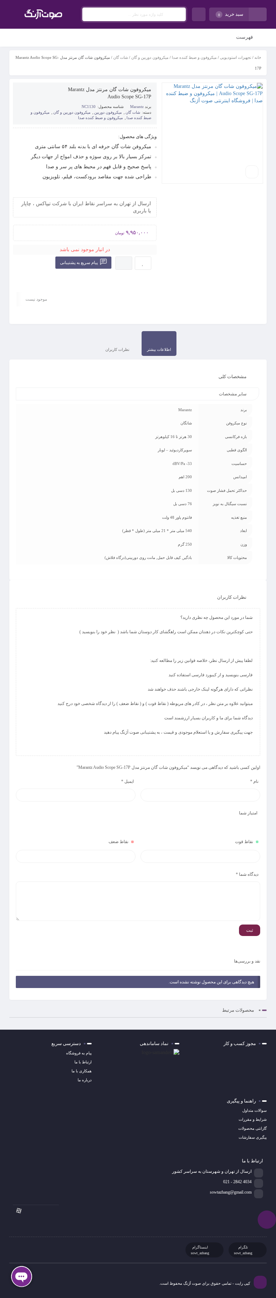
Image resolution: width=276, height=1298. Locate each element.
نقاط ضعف (118, 841)
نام (254, 781)
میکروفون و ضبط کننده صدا (194, 57)
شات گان (120, 57)
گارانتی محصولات (252, 1128)
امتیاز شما (248, 812)
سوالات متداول (254, 1110)
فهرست (245, 37)
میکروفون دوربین (108, 112)
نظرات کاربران (117, 349)
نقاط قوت (244, 841)
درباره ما (85, 1080)
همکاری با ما (82, 1071)
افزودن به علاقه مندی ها (143, 263)
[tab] (159, 343)
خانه (257, 57)
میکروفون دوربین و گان (150, 57)
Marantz (137, 106)
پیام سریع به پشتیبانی (79, 262)
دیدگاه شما (247, 874)
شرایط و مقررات (253, 1119)
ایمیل (127, 781)
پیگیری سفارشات (253, 1137)
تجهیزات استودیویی (235, 57)
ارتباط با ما (83, 1062)
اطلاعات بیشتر (159, 349)
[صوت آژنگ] (43, 14)
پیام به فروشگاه (79, 1053)
